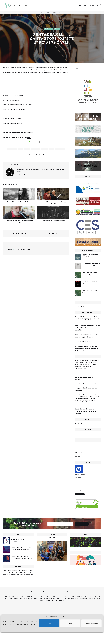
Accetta (49, 623)
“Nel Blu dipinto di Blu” (20, 105)
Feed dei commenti (79, 452)
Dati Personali (54, 584)
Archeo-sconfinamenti (82, 341)
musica (27, 149)
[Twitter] (32, 155)
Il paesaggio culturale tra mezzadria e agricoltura (88, 388)
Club (85, 5)
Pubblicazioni (61, 12)
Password (77, 484)
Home (73, 5)
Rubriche (48, 12)
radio (51, 149)
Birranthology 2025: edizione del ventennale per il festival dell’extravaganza (85, 367)
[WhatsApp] (39, 155)
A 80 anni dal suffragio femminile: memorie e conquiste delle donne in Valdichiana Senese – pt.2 (86, 349)
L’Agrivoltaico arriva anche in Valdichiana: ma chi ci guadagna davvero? (85, 411)
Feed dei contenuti (79, 448)
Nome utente (78, 477)
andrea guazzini (11, 149)
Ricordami (78, 490)
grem (20, 149)
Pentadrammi (48, 28)
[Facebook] (29, 155)
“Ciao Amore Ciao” (14, 109)
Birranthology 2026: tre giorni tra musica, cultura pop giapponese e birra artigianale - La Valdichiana (87, 361)
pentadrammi (36, 149)
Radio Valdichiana (60, 149)
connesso (14, 249)
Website (17, 175)
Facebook (24, 175)
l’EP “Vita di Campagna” (13, 100)
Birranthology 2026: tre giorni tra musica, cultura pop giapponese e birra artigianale (87, 319)
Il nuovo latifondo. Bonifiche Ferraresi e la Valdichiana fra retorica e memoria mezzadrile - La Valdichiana (87, 374)
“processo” (7, 114)
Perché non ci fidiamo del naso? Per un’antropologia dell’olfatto (86, 336)
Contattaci (64, 584)
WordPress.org (78, 457)
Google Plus (19, 175)
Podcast (57, 28)
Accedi (76, 444)
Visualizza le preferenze (91, 623)
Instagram (48, 592)
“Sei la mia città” (11, 128)
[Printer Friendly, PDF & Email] (36, 142)
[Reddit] (43, 155)
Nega (70, 623)
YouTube (59, 592)
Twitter (22, 175)
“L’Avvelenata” (17, 119)
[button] (63, 617)
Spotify (29, 137)
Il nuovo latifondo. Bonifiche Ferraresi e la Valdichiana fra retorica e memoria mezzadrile (87, 328)
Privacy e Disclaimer (15, 630)
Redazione (48, 48)
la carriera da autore (16, 123)
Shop (79, 5)
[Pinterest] (36, 155)
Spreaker (71, 592)
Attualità (41, 12)
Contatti (92, 5)
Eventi (54, 12)
